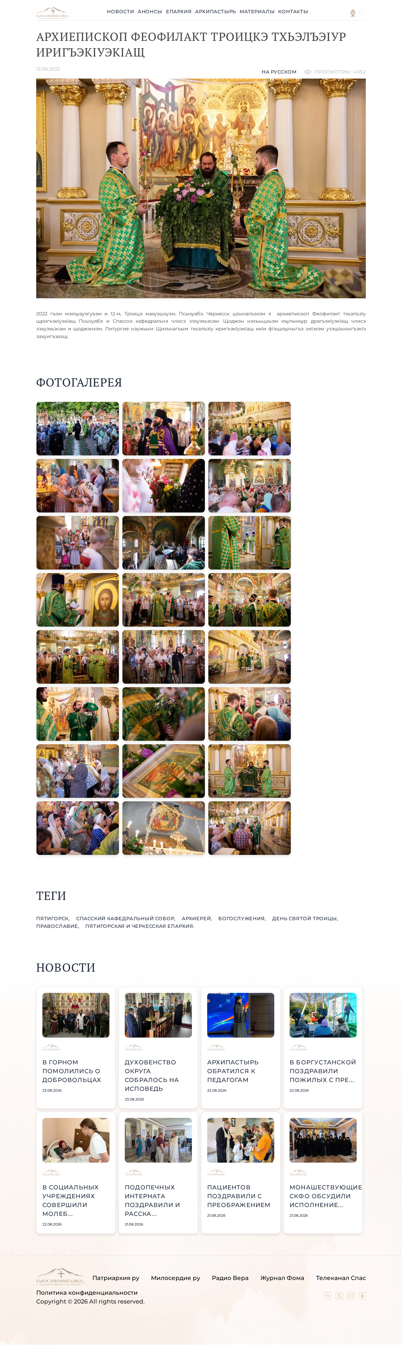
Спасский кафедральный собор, (126, 918)
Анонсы (150, 11)
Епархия (179, 11)
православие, (58, 926)
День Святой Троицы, (305, 918)
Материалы (257, 11)
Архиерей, (198, 918)
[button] (77, 428)
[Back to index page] (52, 17)
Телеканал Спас (341, 1277)
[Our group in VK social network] (328, 1297)
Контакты (293, 11)
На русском (279, 72)
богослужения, (243, 918)
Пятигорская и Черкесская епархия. (140, 926)
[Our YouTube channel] (351, 1297)
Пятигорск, (54, 918)
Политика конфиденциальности (87, 1292)
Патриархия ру (115, 1277)
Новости (120, 11)
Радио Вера (230, 1277)
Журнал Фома (282, 1277)
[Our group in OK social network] (362, 1297)
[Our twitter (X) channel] (340, 1297)
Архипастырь (215, 11)
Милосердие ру (175, 1277)
